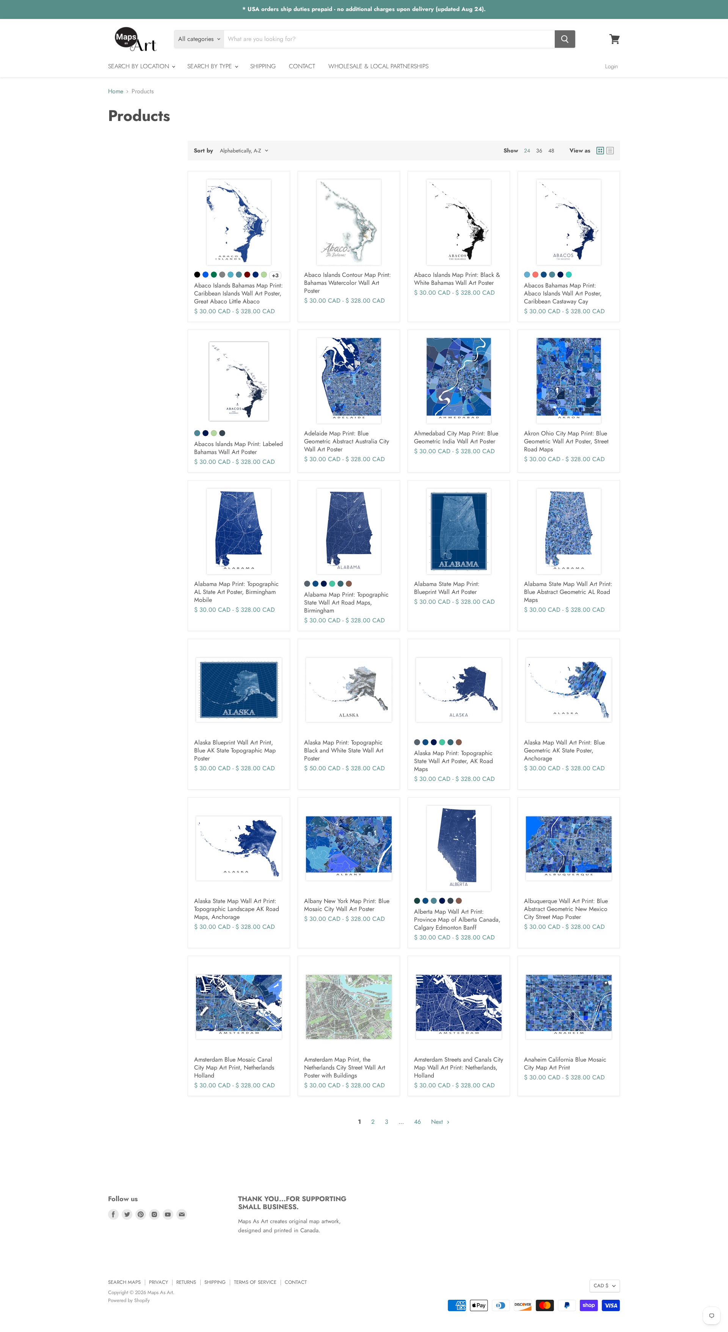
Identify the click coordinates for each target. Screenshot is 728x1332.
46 (417, 1121)
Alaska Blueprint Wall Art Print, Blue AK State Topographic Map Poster (235, 750)
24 (527, 150)
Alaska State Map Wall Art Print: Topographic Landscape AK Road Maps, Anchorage (236, 909)
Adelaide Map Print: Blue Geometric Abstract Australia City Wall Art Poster (346, 441)
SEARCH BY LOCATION (139, 66)
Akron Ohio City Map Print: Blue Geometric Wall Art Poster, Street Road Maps (566, 441)
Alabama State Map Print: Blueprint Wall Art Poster (447, 588)
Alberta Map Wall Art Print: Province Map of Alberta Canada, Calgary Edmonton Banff (457, 919)
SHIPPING (263, 66)
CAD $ (601, 1285)
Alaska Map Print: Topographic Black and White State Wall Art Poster (343, 750)
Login (611, 66)
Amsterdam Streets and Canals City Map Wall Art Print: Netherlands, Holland (458, 1067)
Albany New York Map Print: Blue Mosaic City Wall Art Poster (346, 905)
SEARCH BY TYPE (210, 66)
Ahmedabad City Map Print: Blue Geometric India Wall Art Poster (456, 437)
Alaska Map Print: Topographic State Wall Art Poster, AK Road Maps (453, 761)
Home (115, 91)
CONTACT (302, 66)
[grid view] (600, 150)
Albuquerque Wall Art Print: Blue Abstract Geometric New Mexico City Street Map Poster (566, 909)
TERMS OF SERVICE (255, 1282)
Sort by (203, 151)
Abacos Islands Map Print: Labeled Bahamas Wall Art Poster (238, 448)
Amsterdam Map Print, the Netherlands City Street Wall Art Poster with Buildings (344, 1067)
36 (539, 150)
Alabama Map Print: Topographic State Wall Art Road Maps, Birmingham (346, 602)
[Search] (565, 39)
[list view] (610, 150)
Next (438, 1121)
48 (551, 150)
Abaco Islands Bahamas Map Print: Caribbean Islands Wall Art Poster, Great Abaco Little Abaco (238, 293)
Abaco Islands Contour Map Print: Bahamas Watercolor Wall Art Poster (347, 282)
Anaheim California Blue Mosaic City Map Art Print (565, 1063)
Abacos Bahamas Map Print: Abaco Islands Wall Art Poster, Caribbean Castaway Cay (563, 293)
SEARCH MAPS (124, 1282)
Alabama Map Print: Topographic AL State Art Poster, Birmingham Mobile (236, 592)
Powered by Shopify (129, 1300)
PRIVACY (158, 1282)
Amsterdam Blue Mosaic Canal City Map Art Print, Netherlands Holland (234, 1067)
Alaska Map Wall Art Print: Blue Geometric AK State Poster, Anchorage (564, 750)
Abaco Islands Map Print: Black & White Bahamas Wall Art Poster (457, 278)
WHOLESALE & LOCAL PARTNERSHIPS (378, 66)
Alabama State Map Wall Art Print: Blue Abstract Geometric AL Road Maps (568, 592)
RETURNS (186, 1282)
